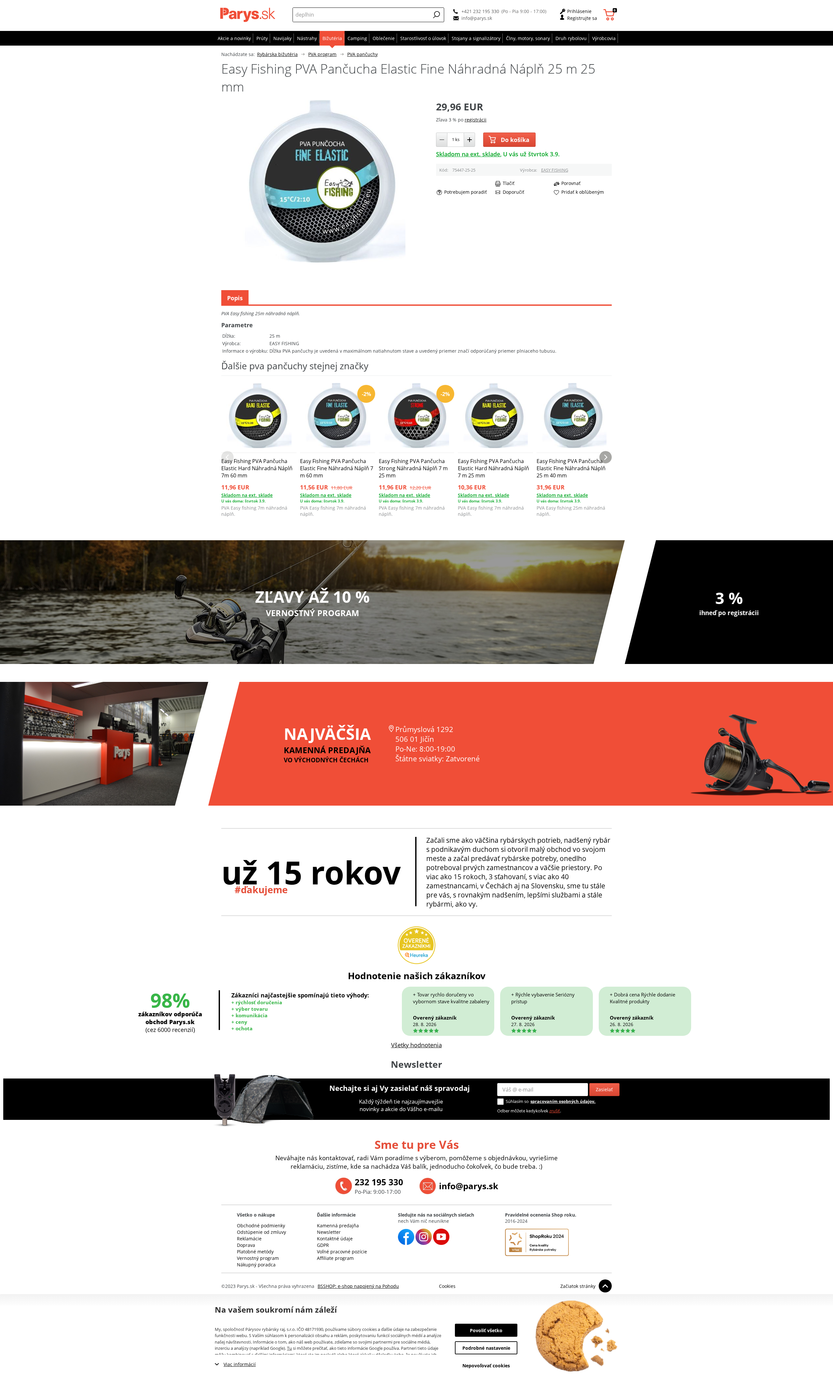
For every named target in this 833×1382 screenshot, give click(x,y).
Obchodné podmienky (261, 1225)
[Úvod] (249, 15)
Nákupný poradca (256, 1265)
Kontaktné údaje (335, 1238)
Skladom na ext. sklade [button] (468, 154)
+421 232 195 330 (480, 11)
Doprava (246, 1245)
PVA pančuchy (362, 54)
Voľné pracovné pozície (342, 1251)
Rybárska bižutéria (277, 54)
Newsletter (329, 1232)
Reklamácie (249, 1238)
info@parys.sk (476, 18)
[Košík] (610, 15)
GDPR (323, 1245)
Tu (289, 1348)
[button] (437, 15)
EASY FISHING (554, 170)
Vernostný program (258, 1258)
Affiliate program (335, 1258)
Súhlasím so (517, 1101)
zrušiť (554, 1111)
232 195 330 (379, 1182)
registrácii (475, 120)
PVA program (322, 54)
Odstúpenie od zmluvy (261, 1232)
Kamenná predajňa (338, 1225)
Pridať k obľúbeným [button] (582, 192)
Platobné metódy (255, 1251)
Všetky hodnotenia (416, 1045)
